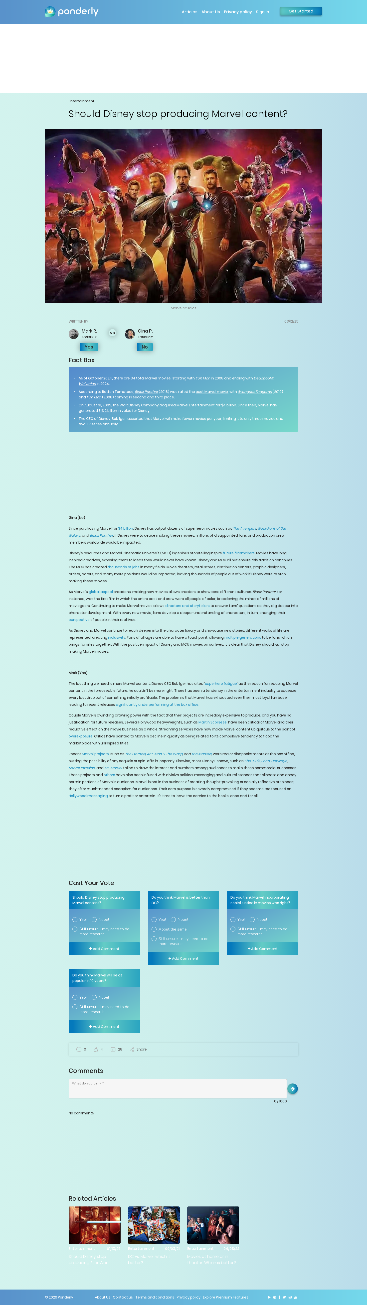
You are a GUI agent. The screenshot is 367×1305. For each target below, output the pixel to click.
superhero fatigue (221, 683)
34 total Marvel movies (151, 378)
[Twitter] (284, 1297)
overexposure (81, 736)
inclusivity (116, 637)
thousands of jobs (124, 567)
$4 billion (125, 528)
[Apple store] (274, 1297)
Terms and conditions (154, 1297)
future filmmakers (239, 553)
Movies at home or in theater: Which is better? (211, 1260)
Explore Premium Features (225, 1297)
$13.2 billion (108, 410)
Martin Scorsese (212, 722)
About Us (210, 12)
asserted (135, 418)
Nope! (104, 919)
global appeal (101, 591)
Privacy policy (238, 12)
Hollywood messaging (88, 795)
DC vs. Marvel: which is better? (149, 1260)
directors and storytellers (187, 605)
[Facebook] (279, 1297)
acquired (168, 405)
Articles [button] (189, 12)
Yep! (83, 919)
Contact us (123, 1297)
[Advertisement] (183, 58)
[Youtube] (295, 1297)
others (109, 774)
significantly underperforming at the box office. (157, 704)
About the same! (173, 929)
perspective (79, 619)
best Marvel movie (212, 391)
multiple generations (242, 637)
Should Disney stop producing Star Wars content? (89, 1260)
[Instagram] (290, 1297)
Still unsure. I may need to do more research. (104, 932)
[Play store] (269, 1297)
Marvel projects (95, 753)
